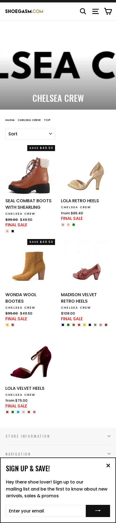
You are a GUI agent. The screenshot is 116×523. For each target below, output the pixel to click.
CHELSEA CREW (29, 120)
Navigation (18, 454)
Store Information (27, 436)
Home (10, 120)
